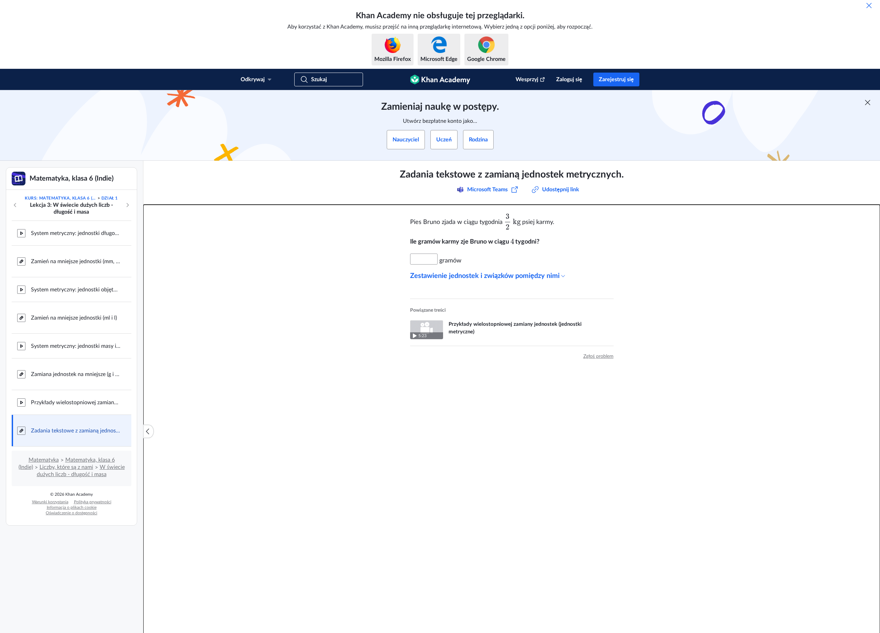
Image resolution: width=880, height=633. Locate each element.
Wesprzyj (527, 79)
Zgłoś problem (598, 356)
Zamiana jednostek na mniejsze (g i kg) (75, 374)
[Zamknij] (869, 5)
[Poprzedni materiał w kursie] (15, 205)
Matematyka (44, 460)
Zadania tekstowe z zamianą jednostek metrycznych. (75, 430)
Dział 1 (109, 198)
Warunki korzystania (50, 502)
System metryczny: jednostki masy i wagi (75, 346)
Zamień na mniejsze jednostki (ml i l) (74, 318)
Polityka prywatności (92, 502)
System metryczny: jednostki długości (75, 233)
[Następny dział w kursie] (127, 205)
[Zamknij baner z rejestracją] (867, 102)
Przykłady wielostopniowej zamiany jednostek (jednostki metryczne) (75, 402)
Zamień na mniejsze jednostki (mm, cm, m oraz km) (75, 261)
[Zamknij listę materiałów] (148, 431)
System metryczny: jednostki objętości (75, 289)
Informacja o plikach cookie (72, 507)
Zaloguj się (569, 79)
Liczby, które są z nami (66, 467)
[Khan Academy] (440, 79)
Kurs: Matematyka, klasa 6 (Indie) (60, 198)
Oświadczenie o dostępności (71, 513)
